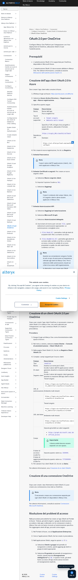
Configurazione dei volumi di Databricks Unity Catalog (12, 120)
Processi (6, 347)
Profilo (6, 355)
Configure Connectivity (9, 87)
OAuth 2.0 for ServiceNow (11, 257)
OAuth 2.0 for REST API (11, 245)
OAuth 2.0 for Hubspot (11, 179)
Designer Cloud (6, 368)
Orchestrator (5, 397)
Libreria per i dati (9, 51)
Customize (25, 304)
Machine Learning (7, 407)
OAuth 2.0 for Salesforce (11, 251)
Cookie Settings (61, 298)
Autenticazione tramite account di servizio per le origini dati (11, 67)
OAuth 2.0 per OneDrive (12, 226)
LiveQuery (4, 372)
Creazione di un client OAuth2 (60, 468)
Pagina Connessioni (9, 75)
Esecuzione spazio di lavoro (8, 392)
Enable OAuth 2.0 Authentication (11, 129)
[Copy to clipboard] (72, 142)
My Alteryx (26, 5)
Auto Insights (5, 376)
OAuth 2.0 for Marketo (11, 191)
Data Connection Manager (6, 402)
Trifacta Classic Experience (6, 411)
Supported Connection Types (8, 330)
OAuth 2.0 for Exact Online (11, 158)
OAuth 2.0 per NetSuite (11, 221)
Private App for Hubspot (12, 317)
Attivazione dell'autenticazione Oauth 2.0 (47, 73)
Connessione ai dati (9, 323)
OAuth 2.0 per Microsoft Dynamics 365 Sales (11, 206)
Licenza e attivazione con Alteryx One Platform (8, 39)
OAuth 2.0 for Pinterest (11, 232)
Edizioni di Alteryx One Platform (6, 18)
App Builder (5, 380)
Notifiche (6, 351)
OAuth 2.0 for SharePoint (10, 263)
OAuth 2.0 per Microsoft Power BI (11, 214)
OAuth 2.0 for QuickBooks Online (11, 239)
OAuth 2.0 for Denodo (11, 153)
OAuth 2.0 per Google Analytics (11, 165)
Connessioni (8, 55)
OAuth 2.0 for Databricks (11, 147)
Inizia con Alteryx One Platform (9, 32)
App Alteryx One (9, 27)
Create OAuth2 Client (12, 135)
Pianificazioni (8, 343)
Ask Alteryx (4, 387)
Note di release (6, 13)
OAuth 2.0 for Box (11, 141)
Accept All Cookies (51, 304)
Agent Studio (5, 384)
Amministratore (8, 359)
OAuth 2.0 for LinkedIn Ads (11, 185)
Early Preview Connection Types (9, 337)
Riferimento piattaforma (7, 363)
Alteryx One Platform (7, 23)
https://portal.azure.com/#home (62, 94)
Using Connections (9, 81)
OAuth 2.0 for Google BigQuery (11, 172)
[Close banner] (74, 272)
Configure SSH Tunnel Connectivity (11, 101)
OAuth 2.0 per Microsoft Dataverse (11, 197)
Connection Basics (8, 60)
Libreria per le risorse (8, 47)
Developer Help (6, 416)
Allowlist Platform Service (9, 93)
